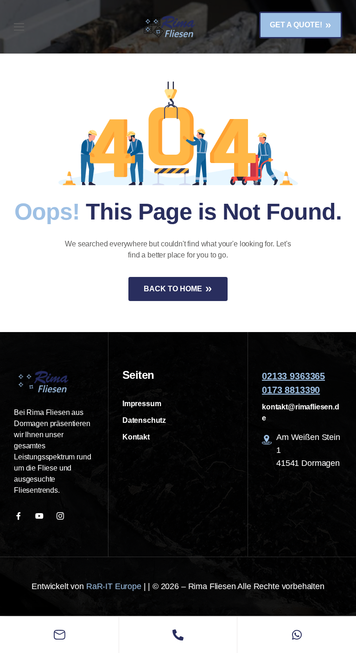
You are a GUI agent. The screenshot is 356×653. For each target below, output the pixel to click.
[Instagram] (61, 516)
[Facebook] (19, 516)
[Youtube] (40, 516)
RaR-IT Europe (113, 586)
